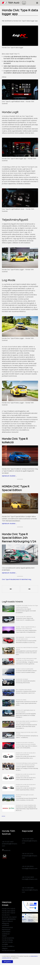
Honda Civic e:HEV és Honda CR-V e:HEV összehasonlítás (26, 775)
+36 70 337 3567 (8, 842)
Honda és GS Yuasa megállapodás (26, 805)
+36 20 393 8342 (27, 866)
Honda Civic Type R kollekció (15, 440)
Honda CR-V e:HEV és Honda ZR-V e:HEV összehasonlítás (26, 753)
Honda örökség (7, 940)
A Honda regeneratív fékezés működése (29, 589)
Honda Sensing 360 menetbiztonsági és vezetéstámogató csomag (11, 589)
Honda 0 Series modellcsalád (24, 669)
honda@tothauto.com (29, 868)
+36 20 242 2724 (27, 853)
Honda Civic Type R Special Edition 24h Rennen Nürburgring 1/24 (19, 537)
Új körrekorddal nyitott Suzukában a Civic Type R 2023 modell (26, 722)
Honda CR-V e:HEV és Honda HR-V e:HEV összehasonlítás (26, 785)
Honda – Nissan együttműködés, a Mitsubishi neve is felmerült (26, 627)
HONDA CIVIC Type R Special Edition (15, 488)
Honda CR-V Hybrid (8, 909)
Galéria (4, 936)
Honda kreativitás (8, 938)
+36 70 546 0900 (28, 877)
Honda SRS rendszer (22, 679)
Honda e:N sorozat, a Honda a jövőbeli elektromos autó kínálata (26, 743)
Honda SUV (6, 915)
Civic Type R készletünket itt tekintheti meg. (16, 579)
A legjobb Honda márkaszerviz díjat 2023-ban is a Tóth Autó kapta (26, 659)
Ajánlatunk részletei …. (9, 476)
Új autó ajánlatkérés (9, 919)
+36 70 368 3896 (28, 888)
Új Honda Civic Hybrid (9, 917)
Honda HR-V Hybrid (8, 913)
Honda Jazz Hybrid (8, 911)
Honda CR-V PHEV (21, 700)
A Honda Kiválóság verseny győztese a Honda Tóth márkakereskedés (26, 764)
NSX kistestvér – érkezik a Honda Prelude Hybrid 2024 (25, 638)
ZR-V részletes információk (24, 689)
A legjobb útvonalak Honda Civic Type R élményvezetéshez (27, 606)
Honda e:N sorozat (8, 950)
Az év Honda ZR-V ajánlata (23, 616)
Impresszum (6, 929)
